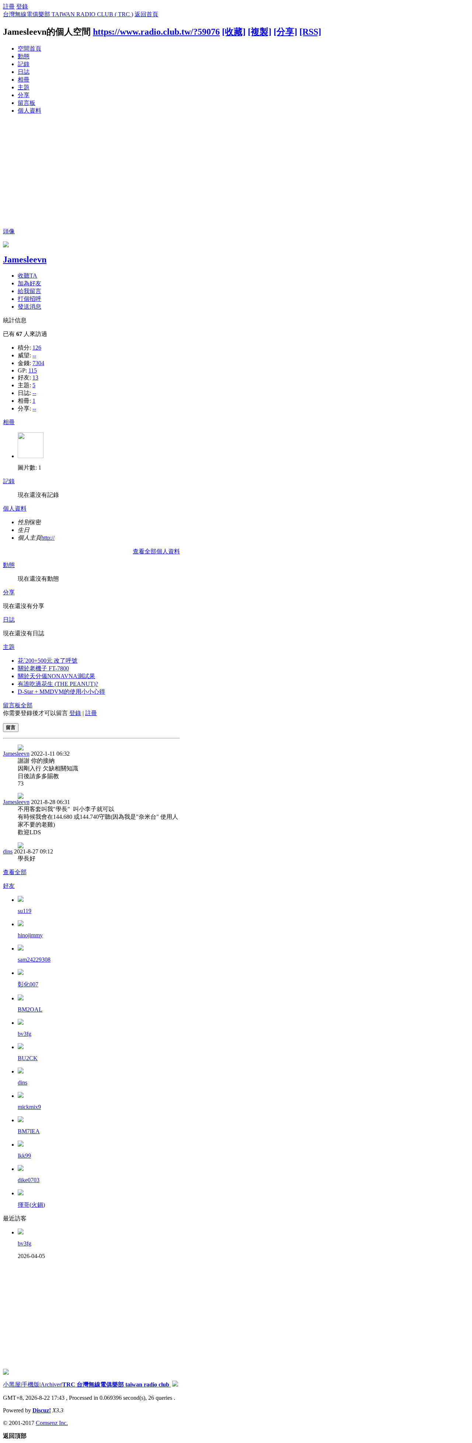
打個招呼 (29, 299)
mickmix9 (29, 1107)
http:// (48, 538)
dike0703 (28, 1180)
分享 (24, 95)
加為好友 (29, 283)
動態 (24, 56)
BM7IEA (29, 1131)
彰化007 (28, 984)
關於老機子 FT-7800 (43, 668)
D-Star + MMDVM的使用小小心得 (61, 691)
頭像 (9, 231)
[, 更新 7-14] (31, 456)
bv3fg (24, 1034)
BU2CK (28, 1058)
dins (8, 851)
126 (36, 347)
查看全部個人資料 (156, 551)
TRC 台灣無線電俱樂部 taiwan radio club (116, 1384)
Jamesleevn (24, 259)
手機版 (30, 1384)
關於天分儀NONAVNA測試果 (56, 676)
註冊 (9, 6)
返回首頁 (146, 14)
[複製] (259, 32)
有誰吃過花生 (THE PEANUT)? (58, 684)
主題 (24, 87)
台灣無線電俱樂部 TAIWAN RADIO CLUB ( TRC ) (68, 14)
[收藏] (234, 32)
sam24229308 (34, 959)
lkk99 (24, 1155)
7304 (38, 363)
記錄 (24, 64)
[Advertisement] (236, 172)
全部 (26, 705)
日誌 (24, 72)
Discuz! (41, 1410)
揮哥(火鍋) (31, 1205)
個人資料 (29, 110)
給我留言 (29, 291)
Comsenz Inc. (52, 1423)
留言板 (26, 103)
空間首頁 (29, 48)
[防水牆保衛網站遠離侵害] (175, 1384)
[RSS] (310, 32)
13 (35, 377)
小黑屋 (12, 1384)
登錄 (22, 6)
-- (34, 355)
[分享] (285, 32)
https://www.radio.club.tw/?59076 (156, 32)
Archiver (51, 1384)
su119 (24, 911)
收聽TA (27, 275)
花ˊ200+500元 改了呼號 (47, 660)
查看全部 (15, 872)
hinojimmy (30, 935)
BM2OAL (30, 1009)
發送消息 (29, 306)
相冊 (24, 79)
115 (32, 370)
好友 (9, 886)
